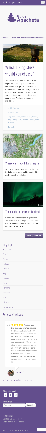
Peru (19, 120)
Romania (25, 120)
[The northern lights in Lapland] (23, 194)
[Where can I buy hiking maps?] (23, 146)
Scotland (31, 120)
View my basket (32, 235)
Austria (18, 117)
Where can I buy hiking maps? (22, 163)
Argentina (11, 117)
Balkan (23, 117)
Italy (9, 120)
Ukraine (11, 123)
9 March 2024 (13, 112)
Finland (28, 117)
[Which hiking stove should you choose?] (23, 53)
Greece (34, 117)
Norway (14, 120)
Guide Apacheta (13, 108)
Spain (37, 120)
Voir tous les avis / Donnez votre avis (18, 380)
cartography (8, 307)
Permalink (11, 127)
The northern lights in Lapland (22, 211)
